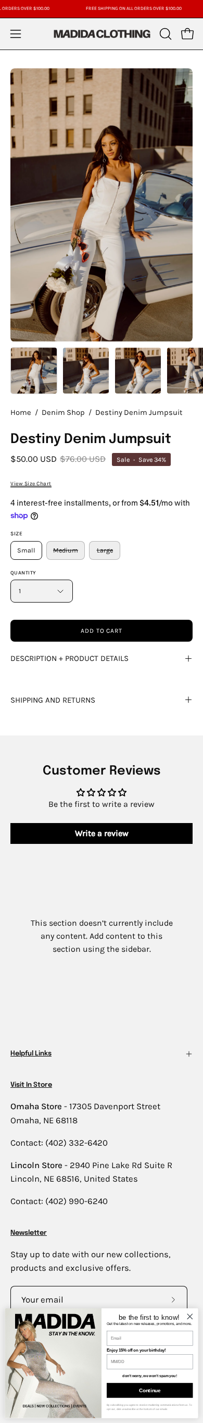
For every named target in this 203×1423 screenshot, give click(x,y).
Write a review (102, 833)
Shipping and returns (52, 700)
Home (20, 412)
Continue (149, 1390)
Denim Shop (63, 412)
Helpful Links (31, 1053)
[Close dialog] (190, 1316)
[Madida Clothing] (101, 34)
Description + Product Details (69, 658)
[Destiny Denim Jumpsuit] (33, 370)
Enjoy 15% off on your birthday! (136, 1350)
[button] (164, 34)
